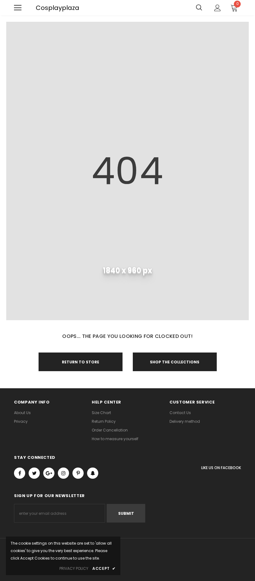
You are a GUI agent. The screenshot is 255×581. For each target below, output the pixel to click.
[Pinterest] (78, 473)
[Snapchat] (92, 473)
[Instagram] (63, 473)
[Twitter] (34, 473)
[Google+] (48, 473)
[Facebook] (19, 473)
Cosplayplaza (39, 8)
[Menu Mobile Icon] (17, 8)
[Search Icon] (199, 8)
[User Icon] (217, 8)
